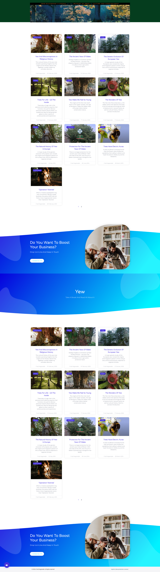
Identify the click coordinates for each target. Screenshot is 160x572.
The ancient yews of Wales (80, 57)
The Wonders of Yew (113, 100)
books (93, 24)
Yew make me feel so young (80, 100)
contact (126, 569)
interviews (64, 24)
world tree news (83, 24)
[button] (7, 565)
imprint (113, 569)
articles (72, 24)
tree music (102, 24)
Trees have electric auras (114, 147)
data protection (120, 569)
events (111, 24)
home (49, 24)
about (55, 24)
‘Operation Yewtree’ (46, 190)
